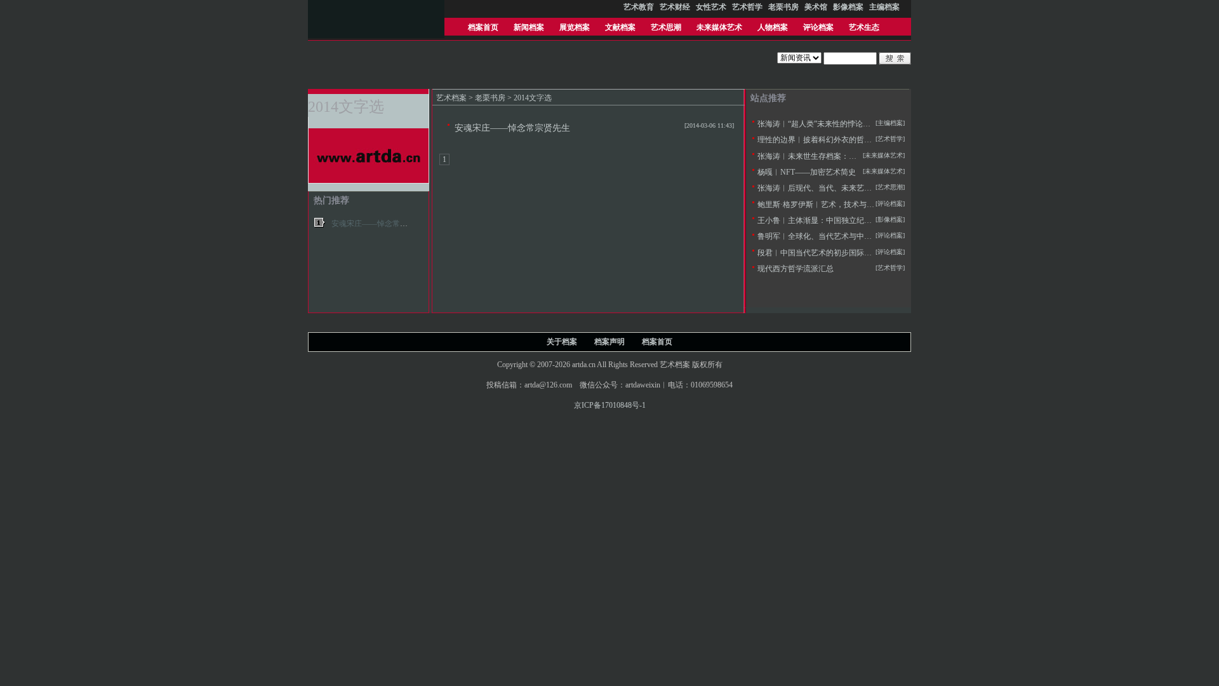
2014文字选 (533, 97)
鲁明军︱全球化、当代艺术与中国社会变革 (829, 236)
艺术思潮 (666, 27)
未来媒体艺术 (719, 27)
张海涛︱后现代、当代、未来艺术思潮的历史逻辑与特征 (852, 188)
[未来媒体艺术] (884, 171)
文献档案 (620, 27)
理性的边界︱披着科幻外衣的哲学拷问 (822, 139)
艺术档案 (451, 97)
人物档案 (772, 27)
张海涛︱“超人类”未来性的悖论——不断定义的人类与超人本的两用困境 (878, 123)
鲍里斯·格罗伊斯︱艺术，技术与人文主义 (827, 204)
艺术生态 (864, 27)
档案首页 (483, 27)
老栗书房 (490, 97)
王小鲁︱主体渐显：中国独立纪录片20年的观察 (837, 220)
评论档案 (818, 27)
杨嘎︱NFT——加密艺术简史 (806, 172)
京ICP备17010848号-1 (610, 405)
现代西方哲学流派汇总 (795, 268)
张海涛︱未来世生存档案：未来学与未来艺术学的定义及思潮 (860, 156)
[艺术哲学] (890, 138)
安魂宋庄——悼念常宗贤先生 (512, 128)
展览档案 (574, 27)
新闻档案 (529, 27)
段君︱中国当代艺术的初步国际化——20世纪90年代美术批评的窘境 (871, 252)
